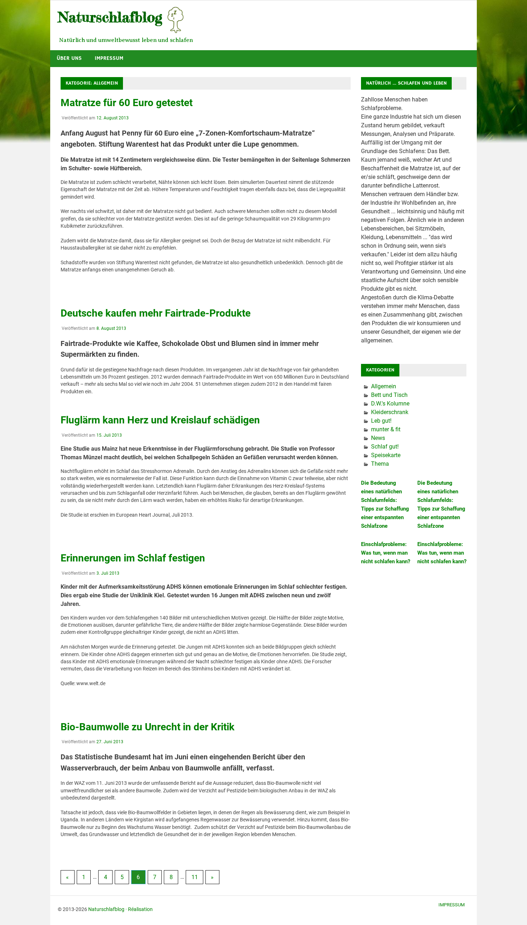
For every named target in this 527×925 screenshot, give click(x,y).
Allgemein (383, 386)
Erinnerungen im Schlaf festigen (133, 558)
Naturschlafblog (106, 909)
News (378, 438)
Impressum (109, 58)
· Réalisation (139, 909)
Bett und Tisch (389, 395)
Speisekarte (385, 455)
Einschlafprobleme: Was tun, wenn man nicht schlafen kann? (385, 553)
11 (194, 877)
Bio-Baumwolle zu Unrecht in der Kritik (147, 727)
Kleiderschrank (389, 412)
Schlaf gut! (385, 446)
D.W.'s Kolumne (390, 403)
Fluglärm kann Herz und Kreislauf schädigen (160, 420)
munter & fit (385, 429)
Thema (380, 463)
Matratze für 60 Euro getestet (127, 103)
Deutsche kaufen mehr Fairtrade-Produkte (156, 313)
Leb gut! (381, 420)
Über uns (69, 58)
